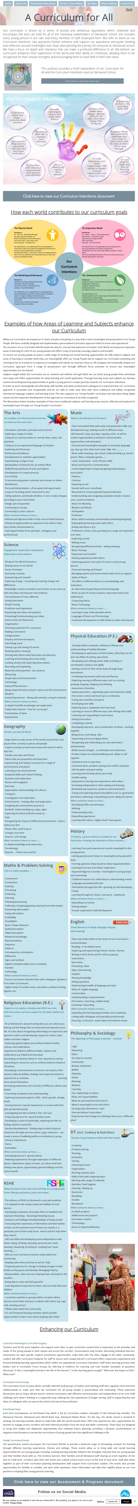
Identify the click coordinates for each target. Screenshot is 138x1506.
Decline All (112, 1501)
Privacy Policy (16, 1502)
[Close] (134, 1501)
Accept (126, 1501)
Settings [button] (100, 1501)
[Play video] (18, 76)
